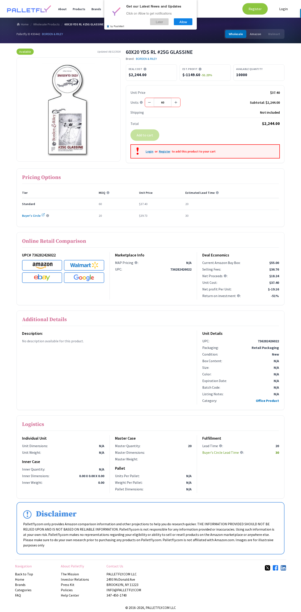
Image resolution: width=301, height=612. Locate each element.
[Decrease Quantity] (149, 102)
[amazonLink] (42, 265)
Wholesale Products (46, 24)
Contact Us (114, 566)
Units (134, 102)
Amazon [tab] (255, 34)
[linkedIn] (283, 568)
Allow (183, 21)
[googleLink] (84, 277)
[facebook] (275, 568)
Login (283, 9)
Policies (67, 590)
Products (79, 9)
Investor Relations (75, 579)
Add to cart (145, 135)
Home (25, 24)
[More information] (145, 69)
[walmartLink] (84, 265)
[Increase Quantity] (175, 102)
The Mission (70, 574)
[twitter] (267, 568)
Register (255, 9)
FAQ (18, 595)
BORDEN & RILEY (52, 34)
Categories (23, 590)
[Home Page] (29, 8)
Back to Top (24, 574)
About (62, 9)
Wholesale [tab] (236, 34)
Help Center (70, 595)
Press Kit (67, 584)
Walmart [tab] (274, 34)
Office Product (267, 400)
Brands (96, 9)
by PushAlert (117, 26)
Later (159, 21)
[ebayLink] (42, 277)
